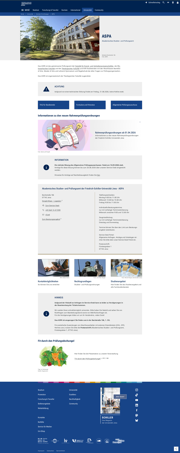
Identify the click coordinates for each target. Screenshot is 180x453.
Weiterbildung (43, 408)
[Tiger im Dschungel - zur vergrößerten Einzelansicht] (53, 356)
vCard (47, 215)
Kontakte (41, 417)
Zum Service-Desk (52, 206)
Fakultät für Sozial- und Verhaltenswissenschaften (94, 66)
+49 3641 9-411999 (52, 210)
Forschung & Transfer (50, 10)
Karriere (65, 10)
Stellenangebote (44, 404)
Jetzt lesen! (120, 396)
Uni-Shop (41, 431)
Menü (27, 10)
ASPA (53, 14)
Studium (36, 10)
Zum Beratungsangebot (52, 219)
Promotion (42, 394)
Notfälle (41, 422)
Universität (88, 10)
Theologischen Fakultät (70, 69)
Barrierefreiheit (60, 451)
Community (99, 10)
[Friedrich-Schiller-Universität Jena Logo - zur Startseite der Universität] (26, 4)
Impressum (41, 451)
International (75, 10)
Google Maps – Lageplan (52, 201)
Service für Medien (45, 426)
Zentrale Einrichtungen (42, 14)
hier (98, 175)
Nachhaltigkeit (74, 399)
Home (22, 14)
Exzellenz (72, 394)
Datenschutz (50, 451)
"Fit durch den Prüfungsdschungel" (91, 359)
